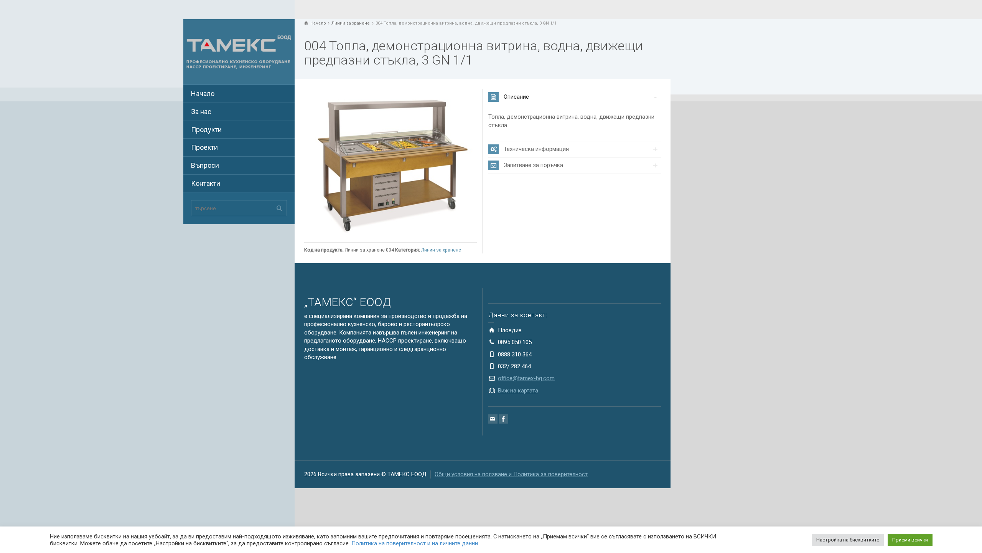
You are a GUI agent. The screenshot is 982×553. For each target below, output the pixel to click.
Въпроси (205, 165)
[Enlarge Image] (390, 163)
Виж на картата (518, 390)
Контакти (205, 183)
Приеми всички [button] (910, 540)
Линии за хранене (441, 250)
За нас (201, 112)
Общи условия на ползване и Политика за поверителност (511, 474)
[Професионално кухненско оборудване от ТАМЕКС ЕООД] (239, 51)
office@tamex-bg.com (526, 378)
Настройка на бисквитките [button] (847, 540)
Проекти (204, 147)
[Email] (493, 419)
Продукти (206, 130)
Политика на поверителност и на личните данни (414, 543)
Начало (202, 93)
